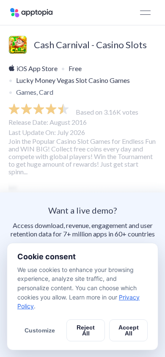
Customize (40, 330)
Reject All (86, 330)
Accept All (128, 330)
